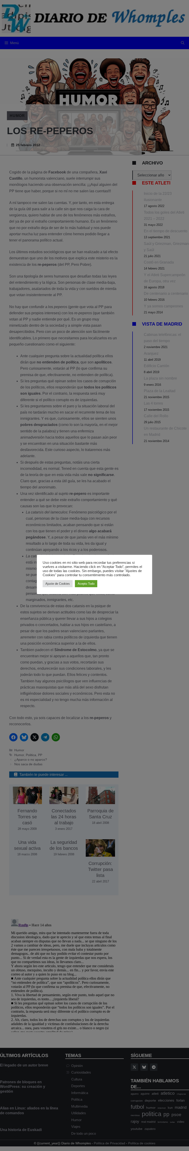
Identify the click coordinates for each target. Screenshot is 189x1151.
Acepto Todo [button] (86, 583)
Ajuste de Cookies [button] (57, 583)
